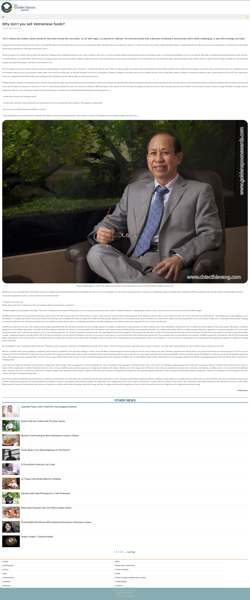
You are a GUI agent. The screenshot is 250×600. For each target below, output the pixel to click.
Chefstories (7, 582)
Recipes (5, 569)
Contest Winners (8, 578)
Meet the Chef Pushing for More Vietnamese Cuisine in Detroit (49, 436)
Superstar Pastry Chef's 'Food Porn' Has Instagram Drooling (48, 407)
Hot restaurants (8, 565)
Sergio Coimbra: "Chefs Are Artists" (37, 537)
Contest (5, 561)
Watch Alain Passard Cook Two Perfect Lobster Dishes (46, 508)
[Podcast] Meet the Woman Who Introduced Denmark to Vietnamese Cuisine (56, 522)
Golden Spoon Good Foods (125, 565)
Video (5, 574)
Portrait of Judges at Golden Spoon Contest (130, 578)
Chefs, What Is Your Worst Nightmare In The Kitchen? (45, 450)
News (117, 561)
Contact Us (119, 586)
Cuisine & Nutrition (122, 569)
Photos (117, 574)
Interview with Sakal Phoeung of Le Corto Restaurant (45, 493)
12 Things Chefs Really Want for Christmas (41, 479)
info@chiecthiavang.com (127, 594)
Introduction (7, 586)
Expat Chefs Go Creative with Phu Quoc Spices (43, 421)
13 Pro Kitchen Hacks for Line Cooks (38, 464)
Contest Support (121, 582)
